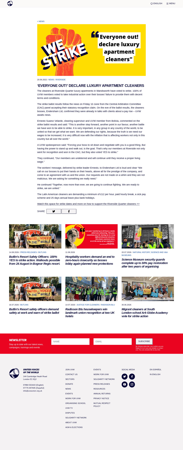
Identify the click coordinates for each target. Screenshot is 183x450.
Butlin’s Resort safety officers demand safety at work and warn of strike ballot (34, 311)
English (157, 3)
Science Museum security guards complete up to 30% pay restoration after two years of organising (145, 263)
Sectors (69, 379)
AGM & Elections (74, 427)
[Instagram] (132, 384)
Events (69, 394)
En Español (155, 369)
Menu (172, 3)
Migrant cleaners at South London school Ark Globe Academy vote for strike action (145, 313)
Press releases (28, 252)
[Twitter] (125, 377)
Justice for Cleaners (88, 305)
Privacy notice (101, 398)
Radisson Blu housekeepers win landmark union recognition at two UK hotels (90, 313)
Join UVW (69, 369)
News (51, 80)
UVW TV (69, 408)
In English (155, 374)
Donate (69, 384)
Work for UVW (73, 398)
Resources (99, 389)
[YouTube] (125, 384)
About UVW (71, 422)
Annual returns (102, 394)
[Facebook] (132, 377)
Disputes (70, 413)
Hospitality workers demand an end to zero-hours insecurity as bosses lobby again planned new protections (90, 260)
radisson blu (108, 305)
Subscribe (144, 341)
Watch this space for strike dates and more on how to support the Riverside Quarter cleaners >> (88, 204)
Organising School (75, 403)
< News (40, 21)
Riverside (61, 80)
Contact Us (71, 374)
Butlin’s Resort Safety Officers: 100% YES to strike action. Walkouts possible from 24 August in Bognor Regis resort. (34, 260)
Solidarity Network (76, 418)
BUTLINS (42, 252)
